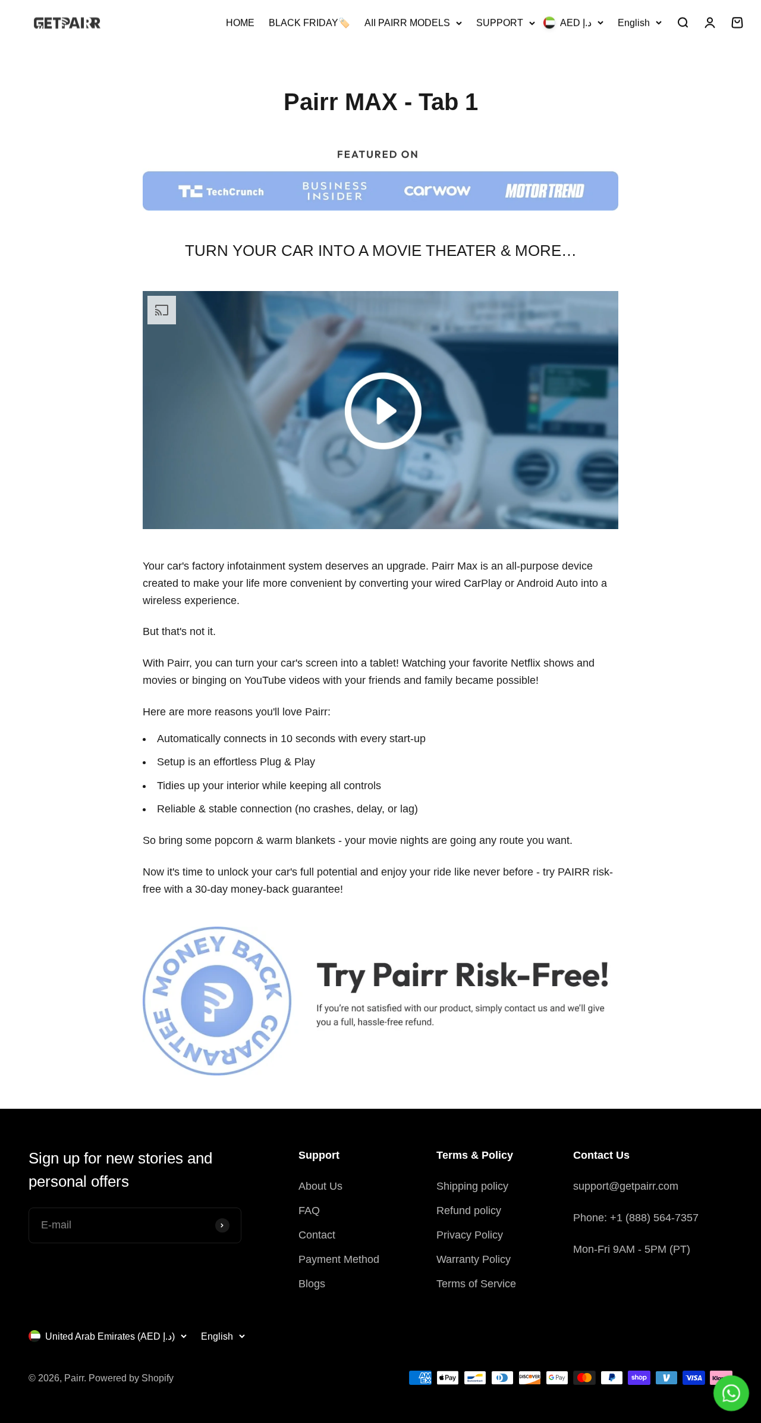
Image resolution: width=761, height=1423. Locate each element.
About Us (320, 1186)
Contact (316, 1235)
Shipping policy (472, 1186)
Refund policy (468, 1210)
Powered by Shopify (131, 1378)
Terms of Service (476, 1284)
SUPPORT (499, 23)
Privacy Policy (469, 1235)
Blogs (311, 1284)
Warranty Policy (473, 1259)
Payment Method (338, 1259)
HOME (240, 23)
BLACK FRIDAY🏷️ (309, 23)
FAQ (309, 1210)
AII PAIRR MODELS (407, 23)
